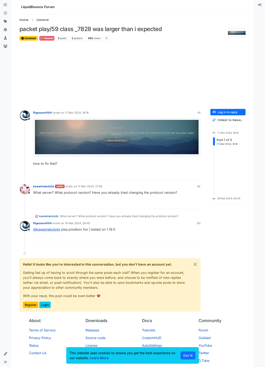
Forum (203, 330)
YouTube (205, 345)
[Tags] (5, 21)
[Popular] (5, 29)
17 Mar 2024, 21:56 (90, 186)
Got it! (188, 355)
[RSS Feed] (106, 38)
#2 (198, 186)
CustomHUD (151, 338)
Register (30, 305)
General (48, 38)
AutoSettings (152, 345)
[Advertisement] (132, 75)
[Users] (5, 38)
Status (34, 345)
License (91, 345)
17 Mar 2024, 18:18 (77, 112)
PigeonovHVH (42, 112)
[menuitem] (259, 5)
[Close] (195, 264)
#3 (198, 223)
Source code (95, 338)
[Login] (259, 5)
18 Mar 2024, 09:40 (77, 223)
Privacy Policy (40, 338)
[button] (5, 353)
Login (45, 305)
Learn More (99, 358)
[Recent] (5, 13)
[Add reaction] (181, 174)
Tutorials (148, 330)
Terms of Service (42, 330)
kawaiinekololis (43, 186)
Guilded (205, 338)
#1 (199, 112)
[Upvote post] (189, 174)
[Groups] (5, 46)
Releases (92, 330)
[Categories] (5, 5)
